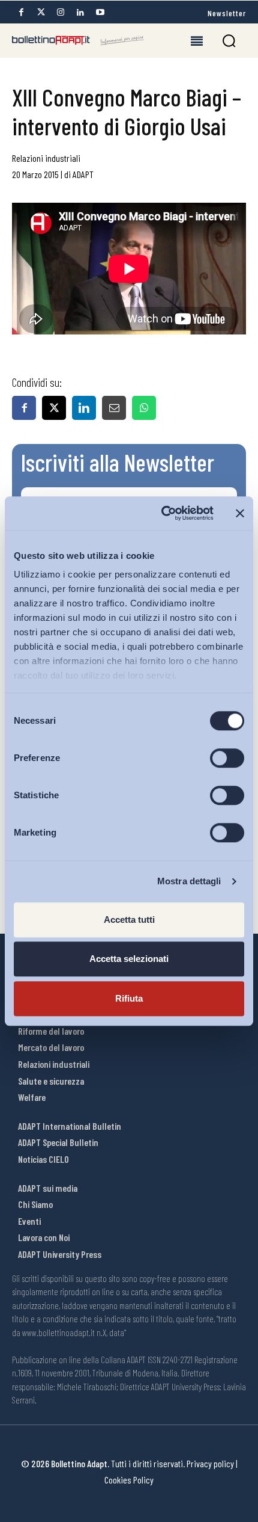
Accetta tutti (129, 919)
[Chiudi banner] (240, 513)
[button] (229, 40)
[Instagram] (61, 12)
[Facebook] (21, 12)
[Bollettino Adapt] (78, 40)
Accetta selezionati (129, 959)
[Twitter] (41, 12)
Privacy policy (210, 1463)
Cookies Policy (129, 1479)
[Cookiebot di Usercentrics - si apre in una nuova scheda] (162, 513)
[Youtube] (100, 12)
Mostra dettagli (189, 881)
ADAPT (83, 174)
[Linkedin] (80, 12)
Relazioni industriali (46, 158)
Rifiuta (129, 998)
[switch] (227, 758)
